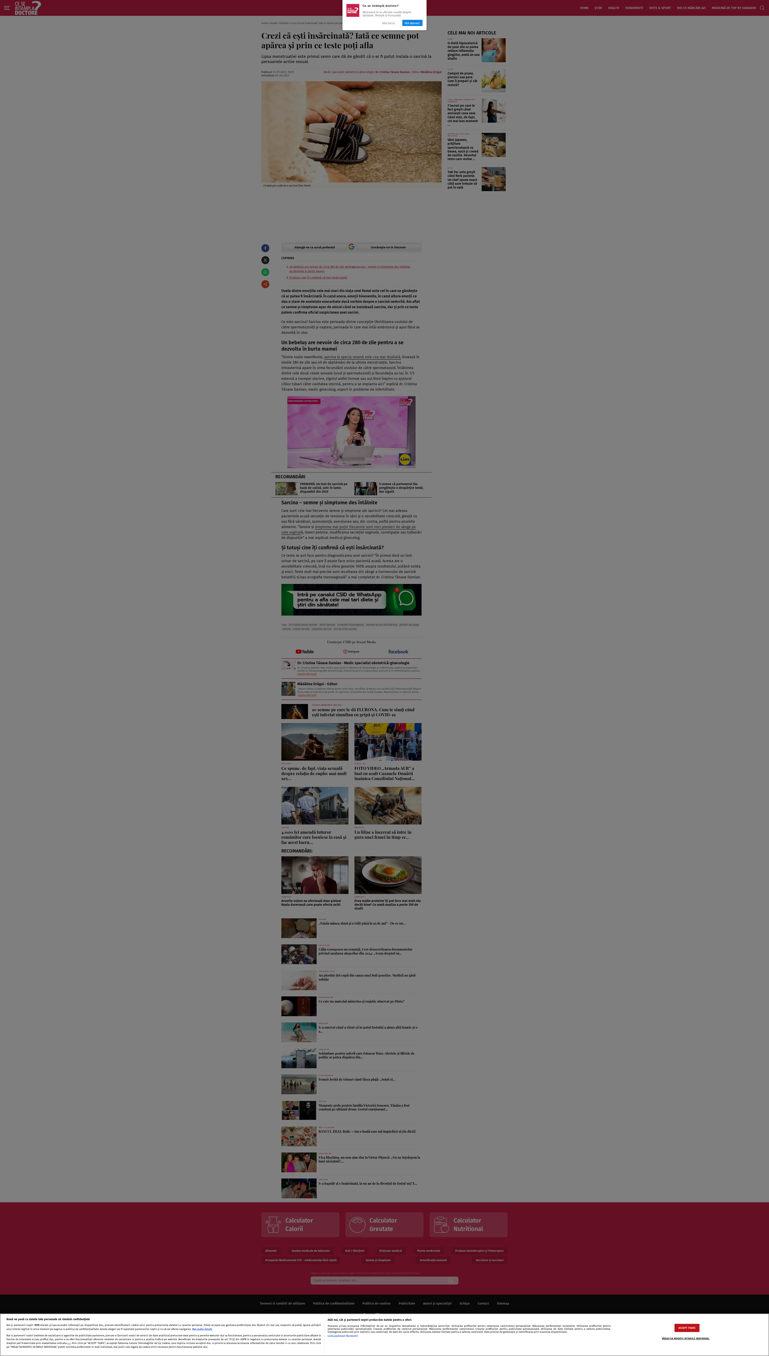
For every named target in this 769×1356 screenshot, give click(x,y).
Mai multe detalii (202, 1329)
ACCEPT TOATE (687, 1327)
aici (69, 1343)
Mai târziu (388, 23)
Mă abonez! (412, 23)
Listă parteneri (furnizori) (343, 1335)
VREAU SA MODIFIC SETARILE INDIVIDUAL (686, 1338)
